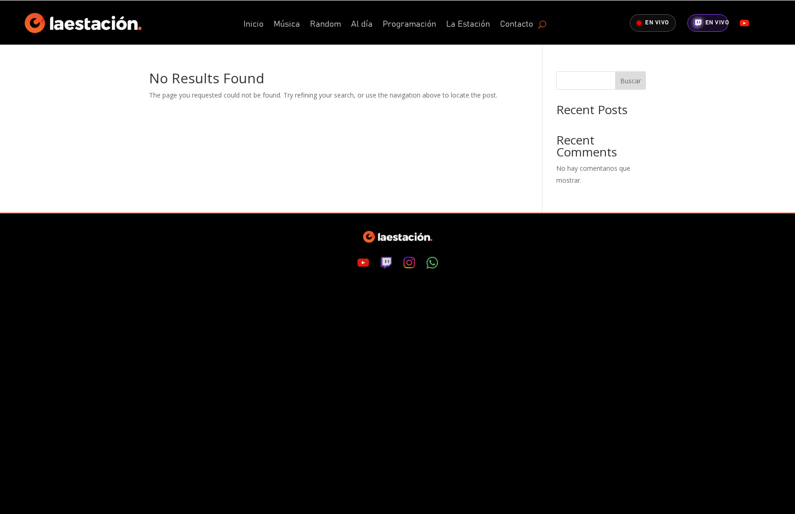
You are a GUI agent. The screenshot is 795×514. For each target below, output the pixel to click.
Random (325, 25)
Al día (362, 25)
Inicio (253, 25)
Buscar (630, 80)
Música (287, 25)
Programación (409, 25)
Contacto (516, 25)
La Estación (468, 25)
